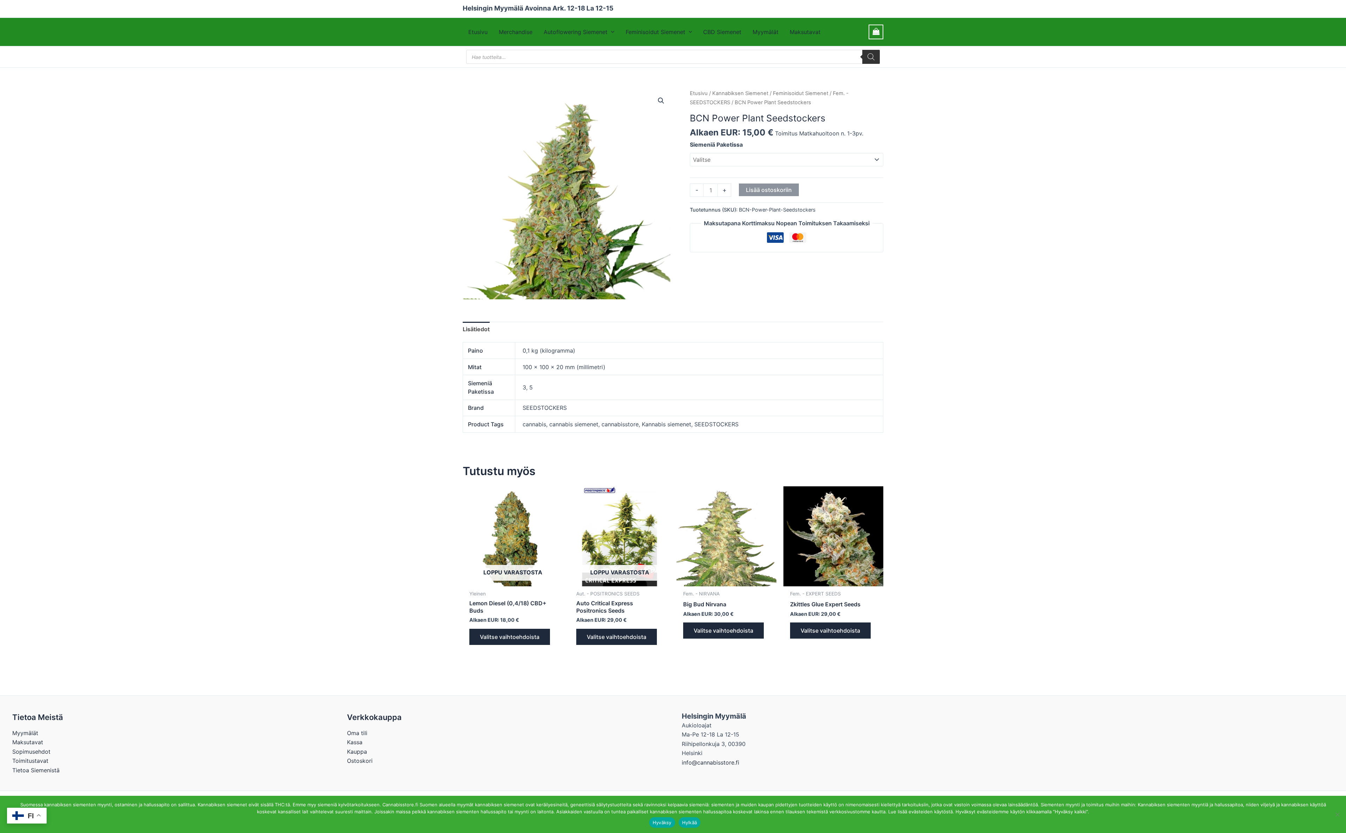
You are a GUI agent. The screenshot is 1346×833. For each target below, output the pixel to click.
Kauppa (357, 751)
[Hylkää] (1337, 814)
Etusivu (478, 32)
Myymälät (766, 32)
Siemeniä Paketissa (716, 144)
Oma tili (357, 733)
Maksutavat (805, 32)
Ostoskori (360, 760)
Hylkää (689, 822)
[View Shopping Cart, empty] (876, 32)
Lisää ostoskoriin (769, 189)
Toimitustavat (30, 760)
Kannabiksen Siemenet (740, 93)
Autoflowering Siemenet (575, 32)
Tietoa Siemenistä (36, 770)
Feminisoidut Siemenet (655, 32)
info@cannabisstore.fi (710, 762)
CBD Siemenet (722, 32)
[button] (610, 32)
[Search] (871, 57)
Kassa (354, 742)
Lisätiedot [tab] (476, 329)
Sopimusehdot (31, 751)
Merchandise (515, 32)
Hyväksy (662, 822)
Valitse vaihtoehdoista (509, 636)
